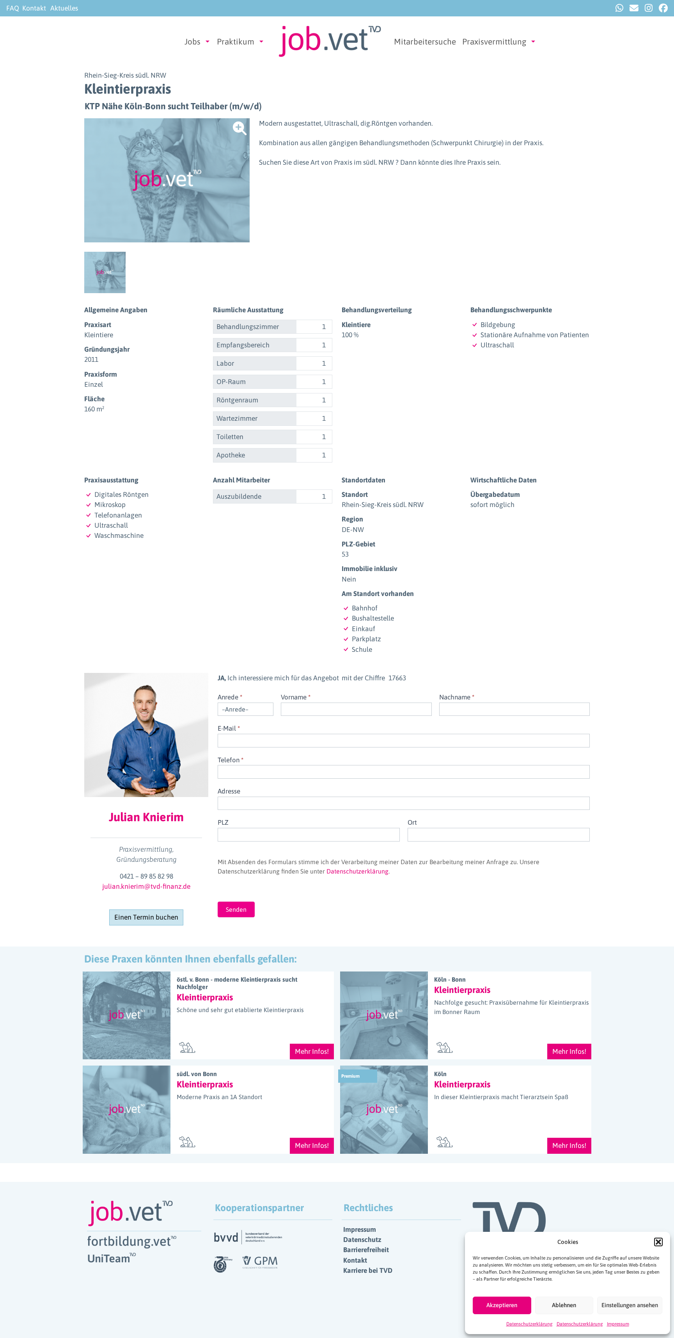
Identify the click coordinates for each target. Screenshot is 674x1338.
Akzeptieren (501, 1305)
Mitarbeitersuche (425, 41)
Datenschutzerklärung (529, 1324)
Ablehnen (564, 1305)
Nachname (456, 697)
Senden (236, 909)
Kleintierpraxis (205, 997)
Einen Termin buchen (146, 917)
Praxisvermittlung (494, 41)
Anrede (230, 697)
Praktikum (235, 41)
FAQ (12, 8)
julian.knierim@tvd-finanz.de (146, 886)
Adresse (229, 791)
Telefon (230, 760)
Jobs (192, 41)
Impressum (618, 1324)
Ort (412, 822)
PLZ (223, 822)
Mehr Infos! (312, 1051)
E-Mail (229, 728)
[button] (658, 1242)
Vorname (295, 697)
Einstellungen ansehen (629, 1305)
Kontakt (34, 8)
